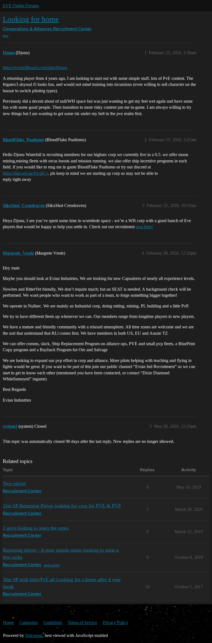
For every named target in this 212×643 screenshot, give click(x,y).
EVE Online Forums (21, 5)
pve (5, 36)
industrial (52, 565)
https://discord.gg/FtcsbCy (25, 173)
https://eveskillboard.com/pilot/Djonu (35, 67)
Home (8, 622)
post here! (144, 226)
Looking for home (31, 19)
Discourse (34, 635)
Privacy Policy (115, 622)
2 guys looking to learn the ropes (36, 528)
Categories (28, 622)
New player (14, 483)
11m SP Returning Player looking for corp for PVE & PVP (62, 505)
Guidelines (52, 622)
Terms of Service (82, 622)
